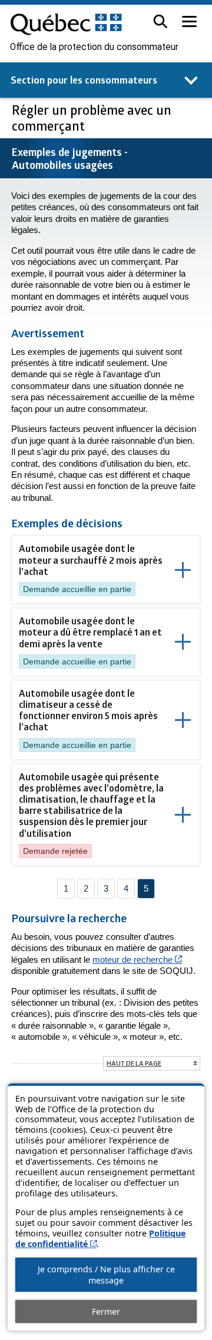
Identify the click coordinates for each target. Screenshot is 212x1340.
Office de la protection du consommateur (94, 47)
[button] (160, 21)
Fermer (106, 1311)
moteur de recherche (137, 960)
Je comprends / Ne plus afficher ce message (106, 1274)
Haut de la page (134, 1063)
